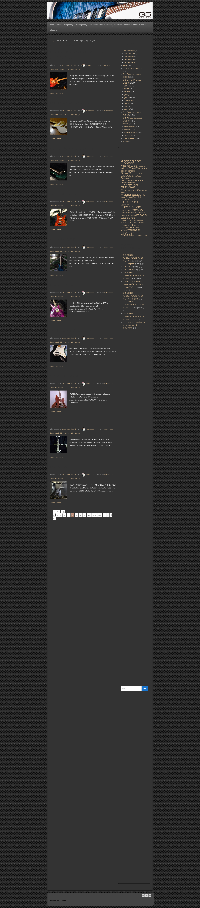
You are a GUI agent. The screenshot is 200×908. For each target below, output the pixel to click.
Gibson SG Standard (68, 421)
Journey (125, 210)
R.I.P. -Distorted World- (130, 223)
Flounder (142, 190)
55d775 (127, 328)
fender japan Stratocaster (72, 330)
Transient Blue (127, 227)
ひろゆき (135, 299)
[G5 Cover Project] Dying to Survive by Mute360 (133, 284)
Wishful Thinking (127, 232)
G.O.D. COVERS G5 (133, 68)
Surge (135, 225)
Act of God (129, 166)
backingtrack (128, 171)
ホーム (52, 41)
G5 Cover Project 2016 (100, 25)
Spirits (125, 225)
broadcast (129, 126)
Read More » (56, 93)
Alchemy (141, 166)
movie (141, 215)
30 (99, 515)
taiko (126, 106)
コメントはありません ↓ (72, 69)
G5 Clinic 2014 (128, 200)
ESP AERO (59, 467)
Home (51, 25)
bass (126, 89)
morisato (90, 65)
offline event (138, 25)
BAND (127, 86)
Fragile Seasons (133, 195)
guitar (127, 97)
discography (81, 25)
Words (127, 234)
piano (127, 103)
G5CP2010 (130, 202)
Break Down (128, 173)
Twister (138, 228)
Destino (125, 178)
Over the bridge (130, 220)
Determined (128, 183)
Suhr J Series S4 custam (71, 148)
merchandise (130, 132)
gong (126, 94)
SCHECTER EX (63, 194)
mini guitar (129, 100)
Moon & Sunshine (128, 215)
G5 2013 (129, 59)
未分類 (125, 141)
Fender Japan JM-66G (69, 103)
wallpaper (53, 30)
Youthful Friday (140, 235)
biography (68, 25)
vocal (127, 109)
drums (127, 91)
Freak (123, 197)
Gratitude (131, 207)
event (126, 65)
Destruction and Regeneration (133, 180)
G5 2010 (129, 56)
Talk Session (129, 138)
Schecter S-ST (62, 239)
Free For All (133, 197)
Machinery (126, 212)
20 (94, 515)
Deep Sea (136, 176)
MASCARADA (138, 212)
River (141, 223)
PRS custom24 (63, 285)
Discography (129, 51)
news (59, 25)
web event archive (122, 25)
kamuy (137, 210)
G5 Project (129, 62)
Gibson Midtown (64, 376)
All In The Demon (134, 168)
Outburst (128, 218)
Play (141, 220)
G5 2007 (129, 53)
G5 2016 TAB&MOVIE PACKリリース (133, 258)
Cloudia (126, 175)
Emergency (129, 190)
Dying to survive (129, 186)
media (127, 129)
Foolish (124, 192)
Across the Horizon (131, 162)
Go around (125, 204)
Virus (124, 230)
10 (89, 515)
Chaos (139, 173)
